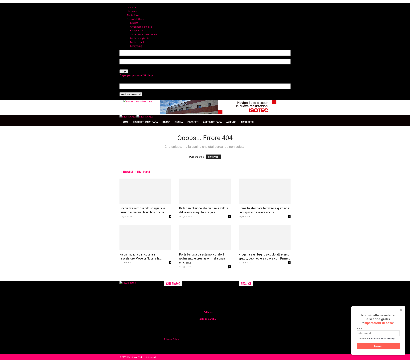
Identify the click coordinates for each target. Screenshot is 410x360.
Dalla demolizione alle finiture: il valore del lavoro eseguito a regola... (203, 210)
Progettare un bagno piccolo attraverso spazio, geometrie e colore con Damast (264, 256)
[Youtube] (247, 292)
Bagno (166, 122)
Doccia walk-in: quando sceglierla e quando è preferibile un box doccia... (143, 210)
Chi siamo (132, 11)
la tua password (127, 67)
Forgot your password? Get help (136, 75)
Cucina (179, 122)
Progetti (193, 122)
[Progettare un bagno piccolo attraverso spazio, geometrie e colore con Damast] (265, 237)
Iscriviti (378, 346)
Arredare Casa (212, 122)
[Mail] (244, 292)
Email (360, 328)
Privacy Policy (171, 339)
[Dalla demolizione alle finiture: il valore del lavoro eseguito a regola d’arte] (205, 191)
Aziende (231, 122)
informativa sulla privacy (382, 338)
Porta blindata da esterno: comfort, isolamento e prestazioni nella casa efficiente (202, 258)
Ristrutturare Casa (145, 122)
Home (125, 122)
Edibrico (208, 312)
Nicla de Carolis (207, 319)
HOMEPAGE (213, 157)
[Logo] (127, 116)
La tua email (125, 90)
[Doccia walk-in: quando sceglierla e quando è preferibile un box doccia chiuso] (145, 191)
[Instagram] (242, 292)
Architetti (247, 122)
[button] (287, 119)
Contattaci (132, 7)
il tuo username (127, 57)
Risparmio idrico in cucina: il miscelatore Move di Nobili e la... (140, 256)
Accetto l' (377, 338)
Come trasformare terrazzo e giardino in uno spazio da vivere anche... (265, 210)
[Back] (169, 5)
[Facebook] (240, 292)
